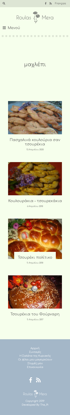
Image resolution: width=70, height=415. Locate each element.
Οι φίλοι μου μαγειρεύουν (35, 359)
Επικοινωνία (35, 367)
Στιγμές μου (35, 363)
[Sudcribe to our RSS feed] (50, 3)
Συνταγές (35, 352)
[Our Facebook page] (46, 3)
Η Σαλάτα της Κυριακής (35, 356)
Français (60, 3)
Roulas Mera (35, 17)
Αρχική (35, 348)
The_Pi (44, 405)
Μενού (14, 28)
